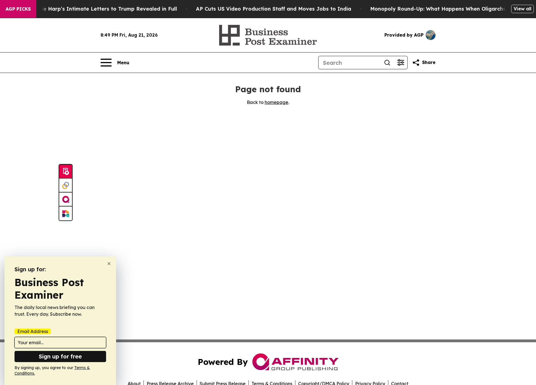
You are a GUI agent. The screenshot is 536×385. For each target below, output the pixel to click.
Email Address (32, 331)
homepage (276, 102)
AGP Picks (18, 9)
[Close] (109, 263)
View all (522, 8)
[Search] (387, 62)
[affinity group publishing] (65, 199)
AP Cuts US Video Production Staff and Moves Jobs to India (273, 9)
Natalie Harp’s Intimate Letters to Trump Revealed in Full (102, 9)
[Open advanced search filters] (400, 62)
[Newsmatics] (65, 213)
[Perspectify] (65, 186)
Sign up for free (60, 356)
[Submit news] (65, 172)
